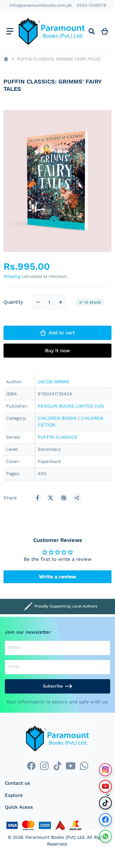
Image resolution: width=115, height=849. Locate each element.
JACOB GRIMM (53, 381)
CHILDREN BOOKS (57, 418)
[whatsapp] (83, 765)
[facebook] (31, 765)
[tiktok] (57, 765)
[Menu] (10, 31)
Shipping (12, 276)
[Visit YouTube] (105, 786)
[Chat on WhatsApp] (105, 836)
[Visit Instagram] (105, 769)
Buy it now (57, 350)
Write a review (57, 577)
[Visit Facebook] (105, 819)
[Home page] (6, 59)
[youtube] (70, 765)
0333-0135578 (91, 5)
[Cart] (104, 31)
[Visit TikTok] (105, 803)
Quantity (13, 302)
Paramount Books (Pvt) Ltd (54, 837)
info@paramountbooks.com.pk (40, 5)
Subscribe (53, 686)
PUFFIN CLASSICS (57, 437)
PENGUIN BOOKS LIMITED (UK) (71, 406)
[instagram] (44, 765)
